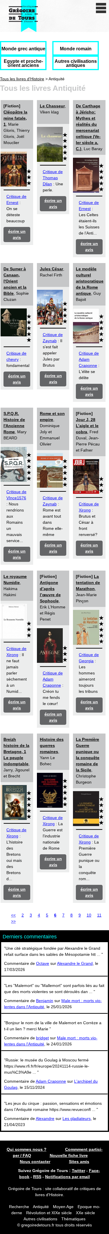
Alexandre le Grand (75, 963)
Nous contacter (35, 1161)
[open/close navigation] (101, 8)
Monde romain (76, 48)
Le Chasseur (52, 106)
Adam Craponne (51, 1081)
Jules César (51, 269)
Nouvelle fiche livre (69, 1155)
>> (13, 921)
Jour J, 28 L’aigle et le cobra (87, 425)
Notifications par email (67, 1176)
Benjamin (44, 1000)
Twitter (78, 1170)
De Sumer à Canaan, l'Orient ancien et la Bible (14, 281)
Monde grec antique (23, 48)
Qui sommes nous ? (27, 1149)
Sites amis (79, 1161)
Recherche (19, 1206)
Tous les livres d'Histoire (22, 79)
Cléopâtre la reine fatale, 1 (15, 118)
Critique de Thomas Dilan (53, 177)
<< (13, 915)
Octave (42, 963)
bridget (42, 1038)
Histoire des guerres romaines (52, 745)
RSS (37, 1176)
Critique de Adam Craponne (89, 359)
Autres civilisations (41, 1219)
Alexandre (45, 1118)
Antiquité (41, 1206)
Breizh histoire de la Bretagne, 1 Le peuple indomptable (16, 751)
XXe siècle (85, 1212)
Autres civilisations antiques (76, 63)
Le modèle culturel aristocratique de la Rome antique (89, 281)
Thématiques (73, 1219)
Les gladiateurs (76, 1118)
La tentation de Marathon (88, 582)
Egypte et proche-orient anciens (23, 63)
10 (89, 915)
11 (99, 915)
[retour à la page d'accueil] (23, 16)
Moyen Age (63, 1206)
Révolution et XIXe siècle (49, 1212)
